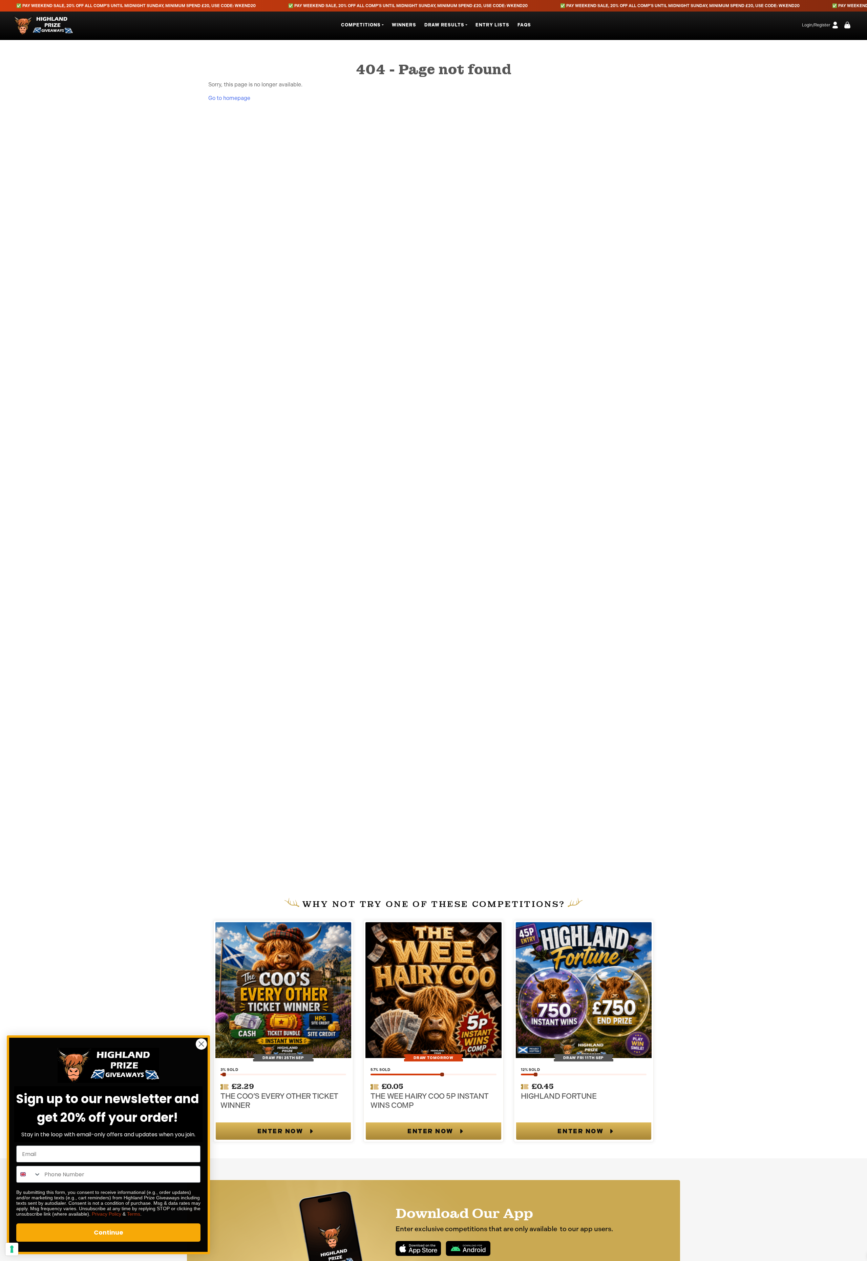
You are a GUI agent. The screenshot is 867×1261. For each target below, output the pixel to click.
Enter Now (280, 1131)
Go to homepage (229, 98)
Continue (108, 1232)
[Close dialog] (201, 1044)
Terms (133, 1214)
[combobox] (29, 1174)
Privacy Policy (106, 1214)
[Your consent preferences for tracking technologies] (11, 1249)
